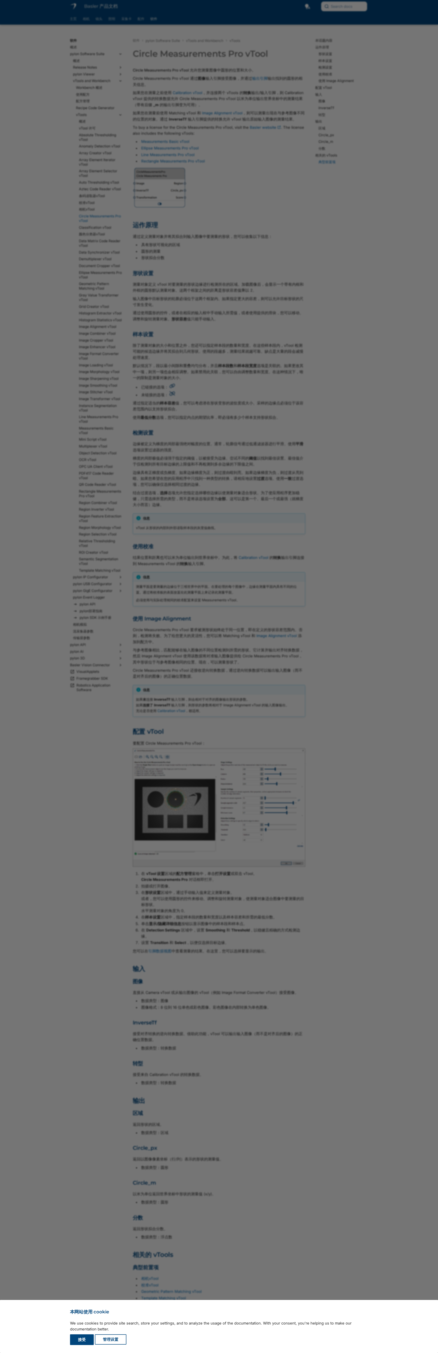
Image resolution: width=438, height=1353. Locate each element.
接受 (82, 1339)
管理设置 (110, 1339)
